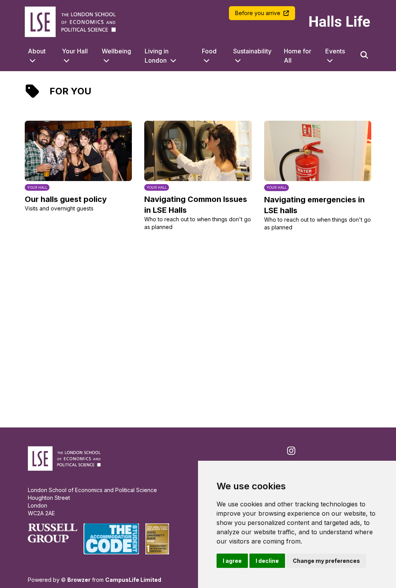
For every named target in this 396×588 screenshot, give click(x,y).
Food (209, 51)
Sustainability (252, 51)
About (37, 51)
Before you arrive (257, 13)
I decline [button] (267, 560)
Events (335, 51)
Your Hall (75, 51)
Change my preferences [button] (326, 560)
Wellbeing (116, 51)
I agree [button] (232, 560)
